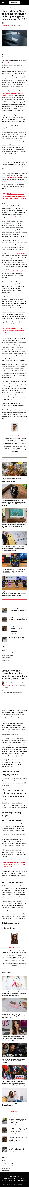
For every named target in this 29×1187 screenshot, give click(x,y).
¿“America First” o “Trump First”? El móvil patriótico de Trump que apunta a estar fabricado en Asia (14, 548)
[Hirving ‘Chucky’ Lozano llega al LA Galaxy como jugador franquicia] (4, 639)
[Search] (26, 2)
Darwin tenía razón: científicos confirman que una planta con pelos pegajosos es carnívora (13, 479)
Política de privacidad (7, 655)
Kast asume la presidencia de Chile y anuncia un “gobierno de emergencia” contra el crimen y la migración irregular (14, 1083)
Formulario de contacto (7, 652)
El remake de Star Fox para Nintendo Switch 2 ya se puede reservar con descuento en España (13, 571)
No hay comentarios (16, 25)
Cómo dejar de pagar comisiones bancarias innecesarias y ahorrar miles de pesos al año (14, 1015)
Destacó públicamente (14, 177)
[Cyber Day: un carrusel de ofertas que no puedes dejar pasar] (14, 1095)
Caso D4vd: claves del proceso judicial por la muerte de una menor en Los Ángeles (13, 1060)
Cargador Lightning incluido (16, 253)
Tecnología (6, 25)
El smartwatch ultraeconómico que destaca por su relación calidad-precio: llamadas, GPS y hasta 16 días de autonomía (14, 503)
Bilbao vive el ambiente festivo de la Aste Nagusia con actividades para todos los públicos (18, 610)
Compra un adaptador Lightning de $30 (14, 271)
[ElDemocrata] (14, 2)
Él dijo (17, 217)
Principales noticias (8, 685)
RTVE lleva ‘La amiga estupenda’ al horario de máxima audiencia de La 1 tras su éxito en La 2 (18, 619)
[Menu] (3, 2)
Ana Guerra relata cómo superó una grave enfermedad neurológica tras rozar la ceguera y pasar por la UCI (13, 1038)
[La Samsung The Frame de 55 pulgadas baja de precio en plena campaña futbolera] (14, 515)
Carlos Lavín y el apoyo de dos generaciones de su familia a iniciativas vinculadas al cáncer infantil (14, 993)
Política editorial (6, 657)
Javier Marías (9, 23)
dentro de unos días (9, 63)
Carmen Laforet (9, 682)
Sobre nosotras (6, 660)
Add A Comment (14, 601)
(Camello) (5, 162)
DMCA (3, 650)
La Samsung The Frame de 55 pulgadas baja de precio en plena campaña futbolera (14, 526)
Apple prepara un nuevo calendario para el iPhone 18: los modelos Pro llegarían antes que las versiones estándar (14, 593)
